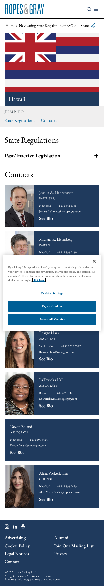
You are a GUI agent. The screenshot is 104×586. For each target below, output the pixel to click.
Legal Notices (17, 553)
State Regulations (20, 120)
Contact (12, 561)
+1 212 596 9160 (67, 252)
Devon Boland (21, 426)
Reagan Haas (49, 332)
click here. (39, 280)
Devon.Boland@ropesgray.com (28, 445)
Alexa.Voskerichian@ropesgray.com (59, 492)
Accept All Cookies (52, 319)
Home (10, 25)
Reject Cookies (52, 306)
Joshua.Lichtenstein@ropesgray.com (60, 211)
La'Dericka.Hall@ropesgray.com (58, 399)
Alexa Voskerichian (53, 473)
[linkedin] (15, 527)
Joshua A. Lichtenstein (56, 192)
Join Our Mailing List (74, 546)
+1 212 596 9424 (38, 440)
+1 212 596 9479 (67, 486)
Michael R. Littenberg (56, 239)
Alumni (61, 537)
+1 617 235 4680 (63, 393)
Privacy (60, 553)
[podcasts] (23, 527)
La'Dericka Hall (51, 379)
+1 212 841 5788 (67, 206)
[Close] (94, 260)
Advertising (15, 537)
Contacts (49, 120)
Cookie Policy (17, 546)
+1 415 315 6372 (71, 346)
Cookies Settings (52, 293)
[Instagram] (7, 527)
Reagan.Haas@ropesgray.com (56, 352)
